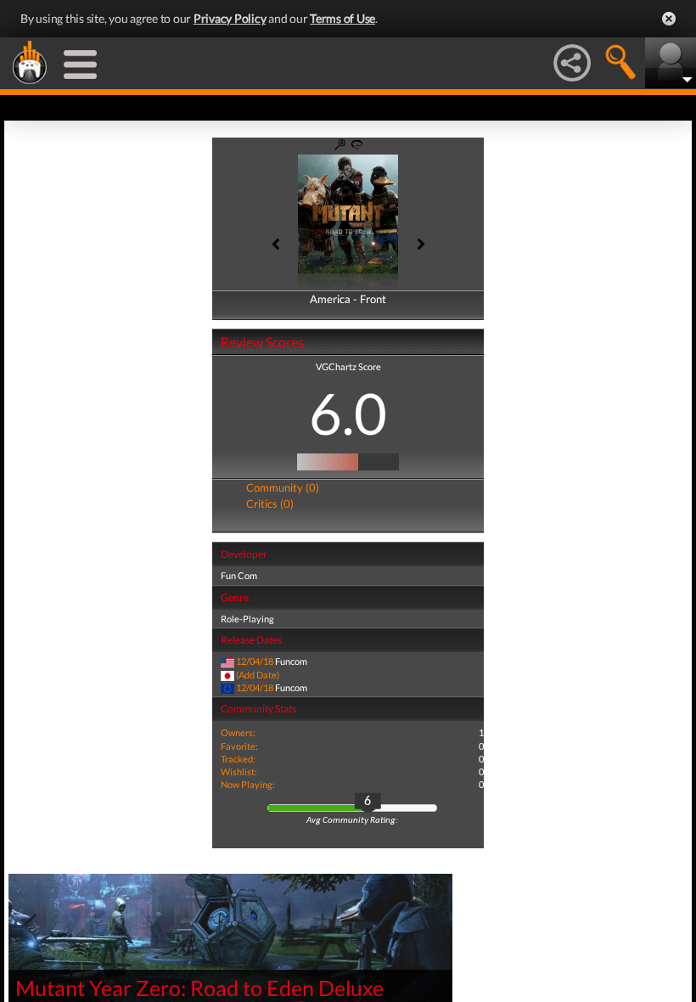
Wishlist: (239, 771)
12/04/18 (254, 661)
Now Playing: (248, 784)
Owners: (238, 732)
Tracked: (238, 758)
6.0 (348, 413)
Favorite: (239, 746)
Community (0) (282, 487)
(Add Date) (257, 674)
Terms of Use (342, 18)
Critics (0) (270, 503)
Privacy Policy (230, 18)
